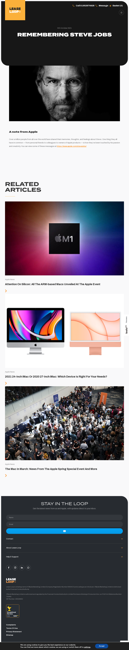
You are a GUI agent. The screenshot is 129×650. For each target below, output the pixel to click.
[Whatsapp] (28, 567)
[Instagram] (15, 567)
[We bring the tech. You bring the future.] (15, 10)
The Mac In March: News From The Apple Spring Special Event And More (64, 432)
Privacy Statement (14, 632)
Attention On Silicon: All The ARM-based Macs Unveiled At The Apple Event (64, 247)
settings (87, 647)
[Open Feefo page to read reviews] (64, 611)
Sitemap (9, 635)
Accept (101, 646)
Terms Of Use (12, 628)
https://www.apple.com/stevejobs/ (71, 146)
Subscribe (64, 531)
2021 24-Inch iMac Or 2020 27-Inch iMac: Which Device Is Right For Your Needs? (64, 340)
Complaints (11, 625)
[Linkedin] (21, 567)
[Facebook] (8, 567)
